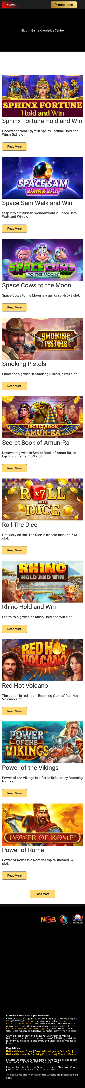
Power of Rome (23, 849)
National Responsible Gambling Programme (31, 1054)
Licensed (32, 1021)
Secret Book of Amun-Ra (36, 442)
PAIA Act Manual (67, 1054)
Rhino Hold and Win (29, 606)
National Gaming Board (19, 1051)
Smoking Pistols (24, 363)
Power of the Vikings (30, 767)
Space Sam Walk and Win (37, 203)
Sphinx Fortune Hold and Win (42, 120)
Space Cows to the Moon (36, 285)
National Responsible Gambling (25, 1028)
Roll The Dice (19, 524)
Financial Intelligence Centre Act (53, 1051)
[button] (10, 4)
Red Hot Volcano (25, 685)
